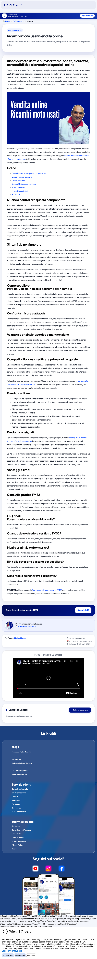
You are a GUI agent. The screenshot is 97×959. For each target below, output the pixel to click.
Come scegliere (18, 180)
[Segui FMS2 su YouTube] (35, 869)
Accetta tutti (8, 955)
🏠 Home (6, 21)
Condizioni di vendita (20, 789)
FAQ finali (16, 194)
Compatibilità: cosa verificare (24, 184)
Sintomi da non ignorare (22, 177)
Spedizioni (16, 800)
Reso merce (16, 808)
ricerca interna (19, 159)
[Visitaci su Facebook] (61, 869)
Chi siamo (16, 826)
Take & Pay (16, 834)
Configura (31, 955)
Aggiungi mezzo (87, 16)
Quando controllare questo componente (28, 173)
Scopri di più (83, 610)
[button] (93, 5)
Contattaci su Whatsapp (21, 830)
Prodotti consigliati (20, 191)
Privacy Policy (17, 845)
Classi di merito (18, 837)
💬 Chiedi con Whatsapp (26, 626)
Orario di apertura (19, 793)
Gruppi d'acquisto (19, 841)
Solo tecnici (20, 955)
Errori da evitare (18, 187)
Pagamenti (16, 804)
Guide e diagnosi (15, 30)
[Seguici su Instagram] (48, 869)
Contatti (15, 796)
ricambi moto (69, 155)
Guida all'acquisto (19, 812)
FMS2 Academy (18, 21)
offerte (10, 159)
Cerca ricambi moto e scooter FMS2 (47, 590)
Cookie (14, 849)
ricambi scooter (82, 155)
